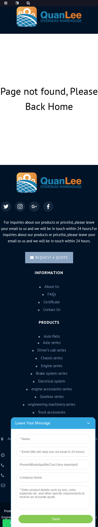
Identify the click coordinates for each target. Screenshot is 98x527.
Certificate (51, 302)
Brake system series (51, 373)
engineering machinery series (51, 404)
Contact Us (51, 309)
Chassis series (52, 358)
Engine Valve (10, 517)
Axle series (52, 342)
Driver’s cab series (51, 350)
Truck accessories (51, 412)
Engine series (51, 366)
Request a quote (51, 257)
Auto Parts (52, 336)
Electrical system (51, 381)
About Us (51, 286)
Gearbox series (52, 396)
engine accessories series (51, 389)
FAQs (51, 294)
